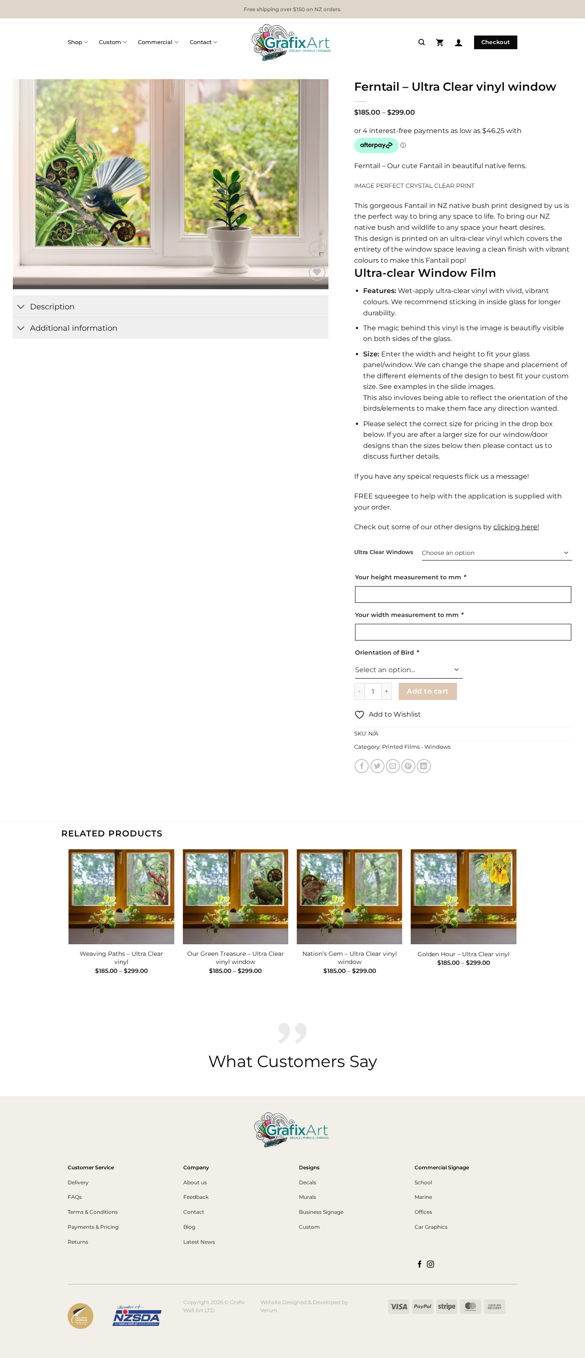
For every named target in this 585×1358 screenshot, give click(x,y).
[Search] (421, 42)
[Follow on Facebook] (420, 1265)
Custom (110, 42)
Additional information (73, 327)
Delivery (78, 1182)
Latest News (199, 1242)
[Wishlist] (317, 272)
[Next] (311, 184)
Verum (269, 1310)
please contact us (513, 446)
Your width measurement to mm (409, 615)
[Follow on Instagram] (430, 1265)
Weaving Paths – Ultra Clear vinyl (121, 958)
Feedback (196, 1197)
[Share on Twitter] (377, 766)
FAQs (75, 1197)
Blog (189, 1227)
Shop (75, 42)
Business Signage (321, 1212)
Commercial (155, 42)
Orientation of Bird (386, 652)
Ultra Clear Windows (383, 552)
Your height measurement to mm (410, 577)
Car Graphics (431, 1227)
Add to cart (427, 691)
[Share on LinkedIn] (424, 766)
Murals (307, 1197)
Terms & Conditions (93, 1212)
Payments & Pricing (93, 1227)
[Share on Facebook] (362, 766)
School (423, 1182)
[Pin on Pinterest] (408, 766)
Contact (201, 42)
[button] (439, 42)
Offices (423, 1212)
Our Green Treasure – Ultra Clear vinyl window (235, 958)
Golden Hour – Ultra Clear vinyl (464, 954)
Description (52, 306)
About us (195, 1182)
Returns (78, 1242)
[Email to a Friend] (393, 766)
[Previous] (30, 184)
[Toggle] (21, 307)
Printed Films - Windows (416, 747)
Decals (307, 1182)
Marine (423, 1197)
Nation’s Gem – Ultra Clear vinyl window (349, 958)
